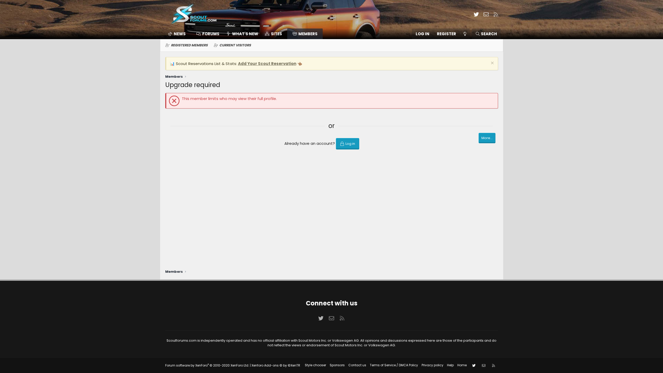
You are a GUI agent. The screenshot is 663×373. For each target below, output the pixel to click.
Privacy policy (432, 365)
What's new (245, 34)
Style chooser (315, 365)
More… (487, 137)
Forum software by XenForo (207, 365)
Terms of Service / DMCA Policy (394, 365)
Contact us (357, 365)
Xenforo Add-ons (275, 365)
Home (462, 365)
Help (450, 365)
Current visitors (235, 45)
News (180, 34)
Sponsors (337, 365)
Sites (276, 34)
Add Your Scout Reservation (267, 63)
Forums (210, 34)
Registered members (189, 45)
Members (308, 34)
